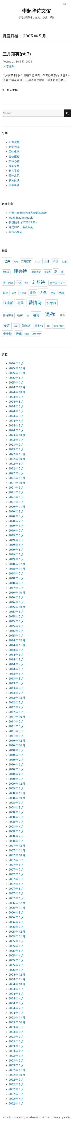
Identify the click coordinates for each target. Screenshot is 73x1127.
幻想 (26, 283)
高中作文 (36, 334)
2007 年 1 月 (16, 898)
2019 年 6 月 (16, 535)
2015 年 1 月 (16, 635)
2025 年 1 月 (16, 382)
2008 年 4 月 (16, 826)
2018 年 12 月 (17, 564)
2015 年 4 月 (16, 626)
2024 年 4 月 (16, 421)
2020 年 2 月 (16, 521)
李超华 (10, 66)
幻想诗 (38, 282)
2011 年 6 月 (16, 726)
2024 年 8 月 (16, 401)
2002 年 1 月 (16, 1103)
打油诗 (23, 292)
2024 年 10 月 (17, 392)
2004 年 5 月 (16, 994)
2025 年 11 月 (17, 373)
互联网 (37, 262)
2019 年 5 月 (16, 540)
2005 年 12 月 (17, 931)
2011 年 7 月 (16, 721)
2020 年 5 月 (16, 516)
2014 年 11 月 (17, 645)
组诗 (36, 315)
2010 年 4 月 (16, 774)
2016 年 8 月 (16, 597)
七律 (7, 261)
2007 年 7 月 (16, 869)
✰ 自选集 (14, 142)
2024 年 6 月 (16, 411)
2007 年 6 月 (16, 874)
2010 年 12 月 (17, 740)
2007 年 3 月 (16, 888)
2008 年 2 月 (16, 836)
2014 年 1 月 (16, 669)
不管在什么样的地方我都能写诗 (28, 213)
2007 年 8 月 (16, 865)
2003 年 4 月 (16, 1051)
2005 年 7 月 (16, 941)
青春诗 (7, 333)
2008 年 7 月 (16, 812)
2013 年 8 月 (16, 674)
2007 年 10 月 (17, 855)
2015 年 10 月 (17, 607)
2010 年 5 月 (16, 769)
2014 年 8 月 (16, 650)
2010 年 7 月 (16, 760)
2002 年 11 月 (17, 1070)
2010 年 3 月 (16, 779)
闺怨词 (26, 325)
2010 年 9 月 (16, 750)
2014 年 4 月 (16, 664)
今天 (56, 261)
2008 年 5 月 (16, 822)
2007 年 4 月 (16, 884)
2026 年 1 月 (16, 363)
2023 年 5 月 (16, 440)
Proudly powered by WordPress (20, 1117)
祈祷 (20, 315)
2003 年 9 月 (16, 1027)
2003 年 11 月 (17, 1017)
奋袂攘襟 (14, 156)
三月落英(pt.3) (17, 53)
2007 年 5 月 (16, 879)
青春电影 (58, 325)
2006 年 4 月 (16, 922)
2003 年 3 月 (16, 1056)
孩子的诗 (8, 282)
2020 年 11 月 (17, 507)
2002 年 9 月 (16, 1079)
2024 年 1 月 (16, 430)
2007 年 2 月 (16, 893)
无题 (43, 292)
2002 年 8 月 (16, 1084)
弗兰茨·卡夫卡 (58, 282)
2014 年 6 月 (16, 655)
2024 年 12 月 (17, 387)
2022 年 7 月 (16, 468)
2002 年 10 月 (17, 1075)
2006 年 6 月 (16, 917)
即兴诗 (20, 271)
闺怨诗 (39, 325)
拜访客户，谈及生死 (21, 227)
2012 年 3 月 (16, 702)
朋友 (53, 292)
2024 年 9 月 (16, 397)
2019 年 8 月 (16, 526)
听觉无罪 (14, 147)
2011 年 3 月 (16, 731)
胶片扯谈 (14, 180)
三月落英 (26, 261)
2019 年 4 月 (16, 545)
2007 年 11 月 (17, 850)
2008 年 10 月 (17, 798)
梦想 (61, 292)
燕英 (20, 303)
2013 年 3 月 (16, 688)
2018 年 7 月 (16, 573)
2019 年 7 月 (16, 530)
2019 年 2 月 (16, 554)
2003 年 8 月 (16, 1032)
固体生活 (14, 151)
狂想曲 (51, 303)
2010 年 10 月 (17, 745)
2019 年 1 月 (16, 559)
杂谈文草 (14, 166)
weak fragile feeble (21, 217)
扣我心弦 (14, 161)
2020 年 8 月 (16, 511)
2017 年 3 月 (16, 588)
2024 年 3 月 (16, 425)
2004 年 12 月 (17, 974)
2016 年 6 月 (16, 602)
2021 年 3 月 (16, 502)
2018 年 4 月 (16, 578)
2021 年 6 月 (16, 497)
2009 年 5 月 (16, 788)
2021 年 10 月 (17, 483)
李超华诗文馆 (36, 11)
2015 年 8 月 (16, 612)
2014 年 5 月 (16, 659)
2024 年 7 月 (16, 406)
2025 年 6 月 (16, 378)
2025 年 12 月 (17, 368)
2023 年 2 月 (16, 444)
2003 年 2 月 (16, 1060)
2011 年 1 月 (16, 736)
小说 (19, 283)
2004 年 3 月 (16, 1003)
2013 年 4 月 (16, 683)
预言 (27, 334)
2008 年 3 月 (16, 831)
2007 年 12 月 (17, 846)
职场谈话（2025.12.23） (23, 222)
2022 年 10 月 (17, 459)
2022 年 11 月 (17, 454)
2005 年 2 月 (16, 965)
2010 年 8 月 (16, 755)
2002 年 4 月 (16, 1099)
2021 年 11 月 (17, 478)
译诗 (6, 325)
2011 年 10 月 (17, 717)
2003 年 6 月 (16, 1041)
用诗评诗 (8, 315)
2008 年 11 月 (17, 793)
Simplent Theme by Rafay (56, 1117)
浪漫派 (8, 303)
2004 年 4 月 (16, 998)
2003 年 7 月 (16, 1036)
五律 (47, 261)
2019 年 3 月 (16, 549)
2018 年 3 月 (16, 583)
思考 (14, 292)
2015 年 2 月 (16, 631)
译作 (62, 315)
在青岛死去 (15, 232)
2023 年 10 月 (17, 435)
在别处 (47, 271)
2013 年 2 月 (16, 693)
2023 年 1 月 (16, 449)
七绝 (16, 262)
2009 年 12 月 (17, 783)
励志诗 (65, 261)
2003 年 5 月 (16, 1046)
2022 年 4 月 (16, 473)
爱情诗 (35, 302)
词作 (50, 315)
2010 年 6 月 (16, 764)
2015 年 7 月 (16, 616)
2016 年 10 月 (17, 592)
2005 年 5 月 (16, 951)
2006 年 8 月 (16, 912)
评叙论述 (14, 185)
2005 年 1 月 (16, 970)
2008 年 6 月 (16, 817)
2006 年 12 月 (17, 903)
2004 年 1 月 (16, 1013)
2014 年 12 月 (17, 640)
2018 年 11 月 (17, 569)
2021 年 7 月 (16, 492)
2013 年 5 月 (16, 678)
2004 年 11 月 (17, 979)
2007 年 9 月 (16, 860)
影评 (5, 292)
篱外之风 (14, 175)
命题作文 (36, 271)
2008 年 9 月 (16, 803)
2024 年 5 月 (16, 416)
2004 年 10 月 (17, 984)
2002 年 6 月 (16, 1089)
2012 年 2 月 (16, 707)
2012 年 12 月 (17, 697)
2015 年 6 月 (16, 621)
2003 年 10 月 (17, 1022)
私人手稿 (12, 90)
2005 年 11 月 (17, 936)
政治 (33, 292)
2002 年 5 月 (16, 1094)
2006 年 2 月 (16, 927)
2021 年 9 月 (16, 487)
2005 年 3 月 (16, 960)
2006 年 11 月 (17, 908)
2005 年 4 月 (16, 955)
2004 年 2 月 (16, 1008)
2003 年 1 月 (16, 1065)
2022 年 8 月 (16, 464)
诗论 (16, 326)
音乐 (19, 333)
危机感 (6, 271)
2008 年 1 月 (16, 841)
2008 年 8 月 (16, 807)
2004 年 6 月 (16, 989)
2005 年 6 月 (16, 946)
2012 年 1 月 (16, 712)
